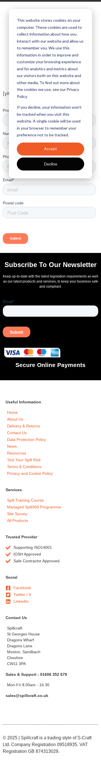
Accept (50, 148)
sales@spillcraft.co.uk (27, 695)
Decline (50, 163)
